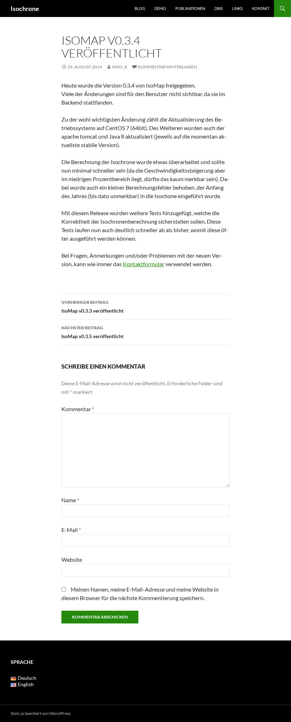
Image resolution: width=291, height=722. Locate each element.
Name (70, 500)
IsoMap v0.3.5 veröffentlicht (92, 332)
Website (71, 559)
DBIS (218, 8)
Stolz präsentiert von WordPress (41, 713)
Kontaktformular (143, 264)
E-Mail (71, 529)
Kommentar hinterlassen (167, 66)
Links (237, 8)
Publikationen (190, 8)
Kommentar (77, 408)
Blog (139, 8)
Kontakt (260, 8)
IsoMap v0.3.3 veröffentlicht (92, 307)
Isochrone (25, 8)
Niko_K (119, 66)
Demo (160, 8)
